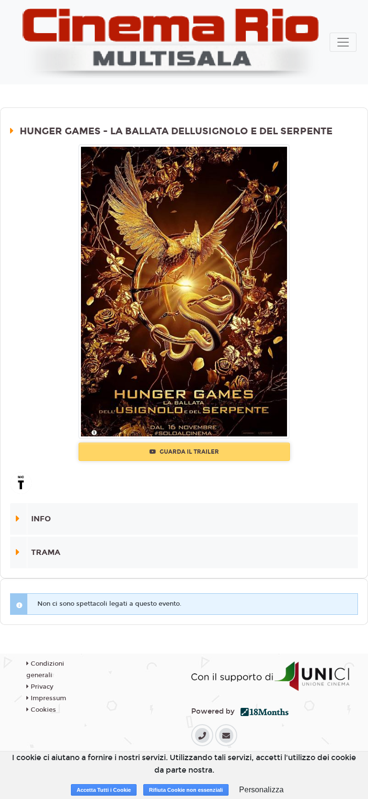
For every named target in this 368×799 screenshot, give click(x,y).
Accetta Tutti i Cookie (104, 790)
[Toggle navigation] (343, 42)
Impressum (47, 698)
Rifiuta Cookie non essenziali (186, 790)
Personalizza (261, 790)
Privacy (41, 687)
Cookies (42, 710)
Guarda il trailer (188, 451)
